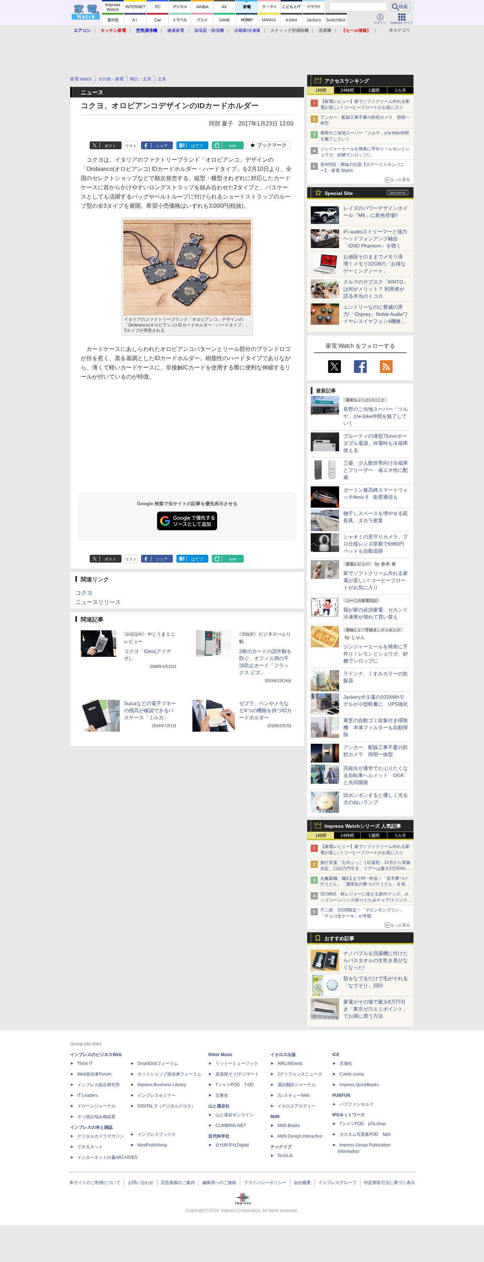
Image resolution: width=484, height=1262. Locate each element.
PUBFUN (341, 1095)
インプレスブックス (156, 1134)
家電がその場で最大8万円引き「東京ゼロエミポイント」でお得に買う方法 (375, 1009)
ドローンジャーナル (96, 1106)
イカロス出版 (283, 1054)
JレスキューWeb (293, 1095)
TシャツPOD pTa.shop (362, 1123)
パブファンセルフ (356, 1104)
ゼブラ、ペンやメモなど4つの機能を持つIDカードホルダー (265, 710)
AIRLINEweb (289, 1063)
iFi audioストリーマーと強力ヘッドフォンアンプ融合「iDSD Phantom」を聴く (375, 239)
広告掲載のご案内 (178, 1182)
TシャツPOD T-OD (234, 1084)
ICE (335, 1054)
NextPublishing (152, 1145)
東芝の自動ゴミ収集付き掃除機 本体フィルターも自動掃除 (375, 727)
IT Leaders (87, 1095)
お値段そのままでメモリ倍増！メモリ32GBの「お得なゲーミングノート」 (374, 264)
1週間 (373, 90)
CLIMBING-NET (230, 1125)
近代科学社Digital (232, 1145)
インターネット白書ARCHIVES (107, 1157)
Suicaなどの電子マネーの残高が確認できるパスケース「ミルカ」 (150, 710)
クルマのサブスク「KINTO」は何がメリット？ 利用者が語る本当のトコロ (375, 289)
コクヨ (83, 593)
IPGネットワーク (348, 1114)
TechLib (285, 1155)
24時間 (347, 90)
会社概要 (302, 1182)
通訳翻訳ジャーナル (296, 1084)
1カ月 (400, 90)
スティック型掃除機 (289, 30)
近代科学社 (219, 1136)
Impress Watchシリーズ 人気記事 (363, 826)
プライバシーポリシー (265, 1182)
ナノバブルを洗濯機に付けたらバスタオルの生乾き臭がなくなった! (375, 960)
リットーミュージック (236, 1063)
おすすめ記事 (339, 938)
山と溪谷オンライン (234, 1114)
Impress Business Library (161, 1084)
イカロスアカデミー (296, 1106)
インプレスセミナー (156, 1095)
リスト (131, 146)
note (232, 146)
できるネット (90, 1146)
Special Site (339, 193)
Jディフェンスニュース (299, 1074)
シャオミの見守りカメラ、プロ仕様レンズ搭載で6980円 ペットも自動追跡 (376, 544)
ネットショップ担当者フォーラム (169, 1074)
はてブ (197, 146)
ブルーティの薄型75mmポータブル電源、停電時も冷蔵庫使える (375, 443)
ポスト (110, 146)
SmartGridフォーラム (157, 1063)
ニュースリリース (98, 602)
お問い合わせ (140, 1182)
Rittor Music (220, 1054)
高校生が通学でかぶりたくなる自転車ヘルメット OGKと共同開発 (375, 775)
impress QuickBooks (359, 1084)
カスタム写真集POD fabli (365, 1134)
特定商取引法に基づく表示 (389, 1182)
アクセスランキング (347, 81)
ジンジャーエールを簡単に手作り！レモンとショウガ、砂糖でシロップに (375, 654)
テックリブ (281, 1146)
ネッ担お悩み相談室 (96, 1116)
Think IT (84, 1063)
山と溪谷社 (219, 1106)
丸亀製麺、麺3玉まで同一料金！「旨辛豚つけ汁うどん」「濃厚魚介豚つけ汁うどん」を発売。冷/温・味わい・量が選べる (364, 884)
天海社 (345, 1063)
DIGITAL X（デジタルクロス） (166, 1106)
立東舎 (221, 1095)
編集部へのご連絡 (219, 1182)
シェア (162, 146)
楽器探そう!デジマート (237, 1074)
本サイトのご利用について (94, 1182)
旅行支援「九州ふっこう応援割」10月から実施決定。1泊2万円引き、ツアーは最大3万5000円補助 (365, 868)
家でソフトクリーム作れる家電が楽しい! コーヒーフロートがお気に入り (375, 580)
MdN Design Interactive (299, 1136)
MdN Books (288, 1125)
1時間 (320, 90)
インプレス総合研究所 (98, 1084)
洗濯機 (325, 30)
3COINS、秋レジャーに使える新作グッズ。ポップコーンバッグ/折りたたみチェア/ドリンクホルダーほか (366, 900)
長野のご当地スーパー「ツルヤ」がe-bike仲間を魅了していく (375, 416)
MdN (275, 1116)
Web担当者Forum (94, 1074)
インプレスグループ (337, 1182)
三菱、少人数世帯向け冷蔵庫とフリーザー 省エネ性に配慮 (375, 470)
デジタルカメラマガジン (100, 1136)
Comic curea (351, 1074)
